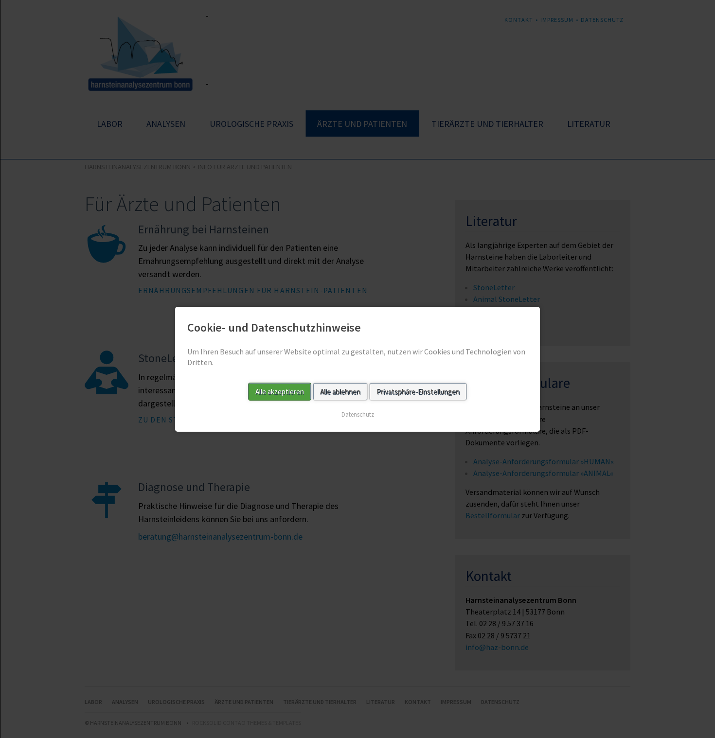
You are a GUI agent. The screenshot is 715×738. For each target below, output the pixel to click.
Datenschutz (357, 414)
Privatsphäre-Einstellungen (418, 391)
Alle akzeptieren (279, 391)
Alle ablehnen (340, 391)
